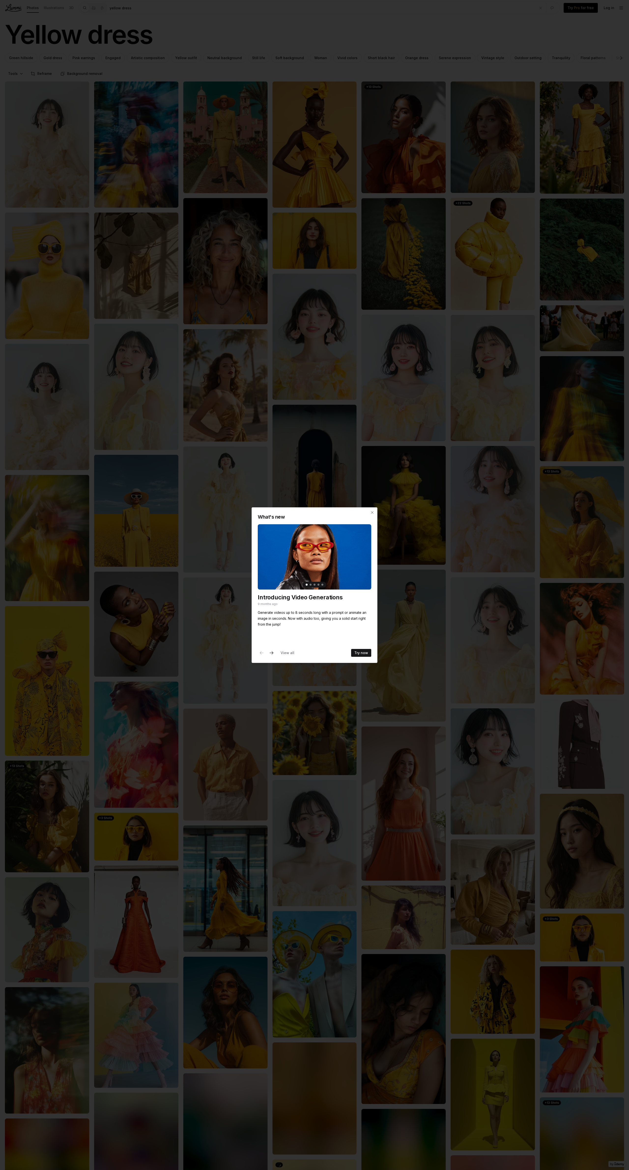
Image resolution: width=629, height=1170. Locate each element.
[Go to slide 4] (318, 585)
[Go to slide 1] (307, 585)
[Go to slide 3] (314, 585)
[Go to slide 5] (322, 585)
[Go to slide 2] (311, 585)
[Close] (372, 512)
